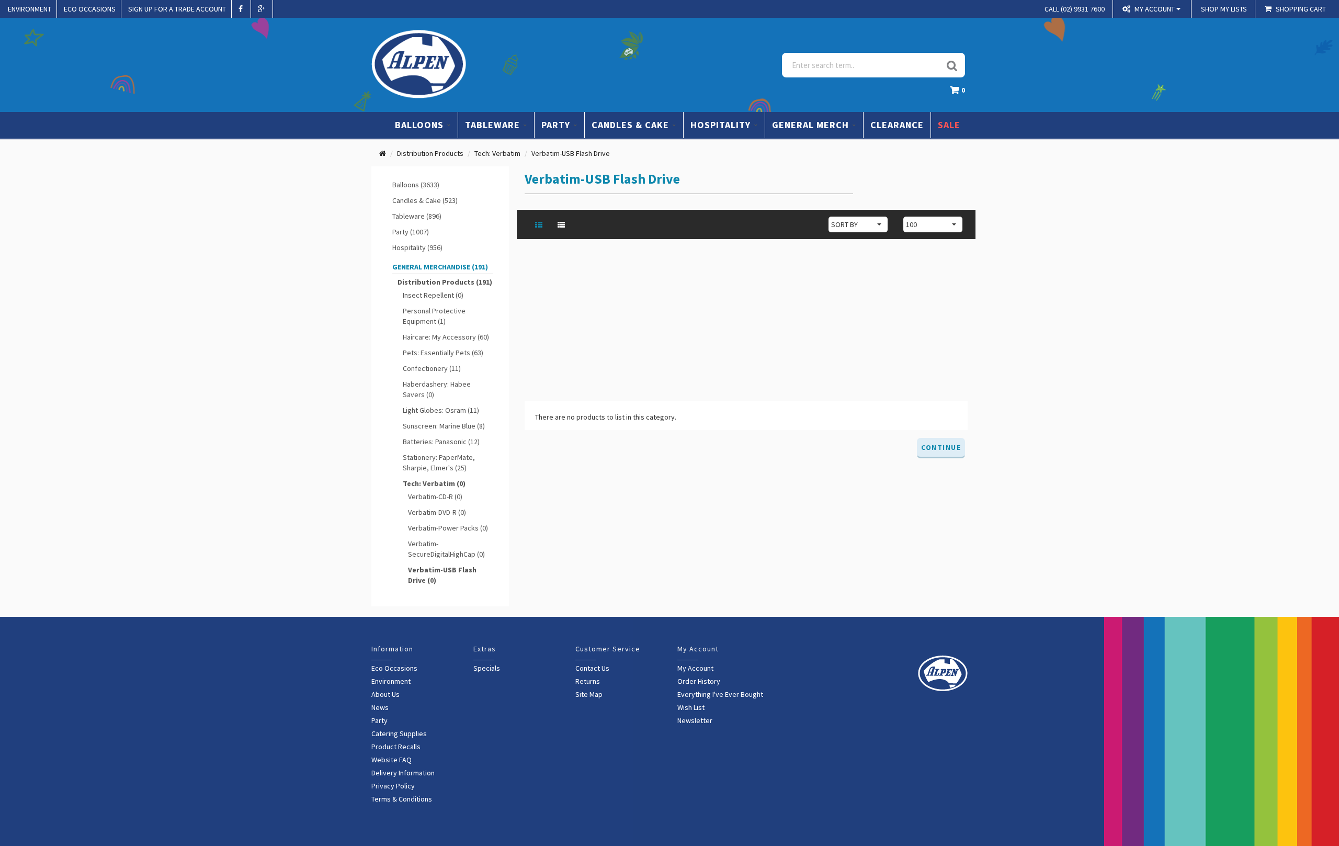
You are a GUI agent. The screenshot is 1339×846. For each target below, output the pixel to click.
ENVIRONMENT (29, 9)
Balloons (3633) (415, 184)
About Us (385, 694)
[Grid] (540, 224)
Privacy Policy (393, 786)
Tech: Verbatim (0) (434, 483)
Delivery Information (403, 772)
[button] (960, 93)
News (380, 707)
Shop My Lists (1224, 9)
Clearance (897, 125)
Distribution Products (430, 153)
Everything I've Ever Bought (720, 694)
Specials (486, 668)
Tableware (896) (416, 216)
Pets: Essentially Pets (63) (443, 352)
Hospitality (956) (417, 247)
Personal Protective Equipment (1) (434, 316)
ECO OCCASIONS (90, 9)
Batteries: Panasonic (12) (441, 441)
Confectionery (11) (432, 368)
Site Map (589, 694)
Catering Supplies (399, 733)
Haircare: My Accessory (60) (446, 337)
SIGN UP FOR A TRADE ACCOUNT (177, 9)
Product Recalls (396, 746)
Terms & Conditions (401, 799)
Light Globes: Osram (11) (441, 410)
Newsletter (694, 720)
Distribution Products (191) (445, 282)
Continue (941, 447)
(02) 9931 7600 (1075, 9)
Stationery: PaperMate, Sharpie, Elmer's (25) (439, 462)
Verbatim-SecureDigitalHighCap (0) (446, 549)
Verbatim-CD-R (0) (435, 496)
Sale (949, 125)
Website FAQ (391, 759)
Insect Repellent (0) (433, 295)
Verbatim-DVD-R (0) (437, 512)
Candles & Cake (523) (425, 200)
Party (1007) (410, 231)
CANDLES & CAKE (632, 125)
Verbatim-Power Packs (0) (448, 528)
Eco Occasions (394, 668)
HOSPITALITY (721, 125)
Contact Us (592, 668)
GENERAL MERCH (812, 125)
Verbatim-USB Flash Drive (570, 153)
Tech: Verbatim (497, 153)
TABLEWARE (494, 125)
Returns (587, 681)
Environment (391, 681)
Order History (698, 681)
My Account (695, 668)
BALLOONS (420, 125)
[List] (562, 224)
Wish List (691, 707)
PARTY (557, 125)
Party (379, 720)
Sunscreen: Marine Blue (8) (444, 426)
